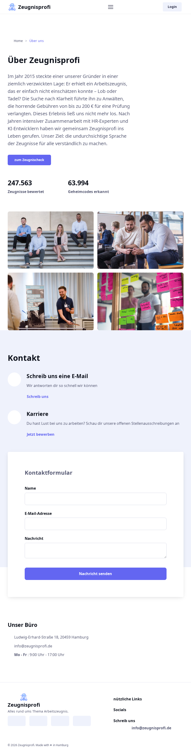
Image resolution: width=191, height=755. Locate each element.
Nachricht (34, 538)
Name (30, 488)
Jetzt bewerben (41, 434)
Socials (119, 709)
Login (172, 6)
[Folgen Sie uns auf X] (60, 721)
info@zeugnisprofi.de (151, 727)
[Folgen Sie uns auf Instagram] (38, 721)
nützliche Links (127, 699)
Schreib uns (37, 396)
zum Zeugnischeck (29, 160)
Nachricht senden (95, 573)
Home (18, 41)
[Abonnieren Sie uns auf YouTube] (82, 721)
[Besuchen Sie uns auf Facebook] (17, 721)
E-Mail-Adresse (38, 513)
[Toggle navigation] (110, 7)
